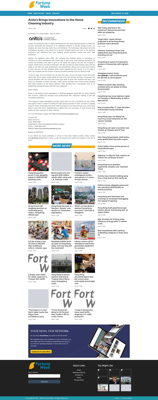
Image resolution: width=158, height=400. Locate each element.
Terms (79, 377)
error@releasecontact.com (37, 138)
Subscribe (44, 382)
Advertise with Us (79, 372)
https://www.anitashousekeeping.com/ (65, 114)
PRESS (48, 13)
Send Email (37, 122)
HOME (30, 13)
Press (79, 370)
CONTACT (56, 13)
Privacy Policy (79, 380)
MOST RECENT (39, 13)
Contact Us (79, 375)
